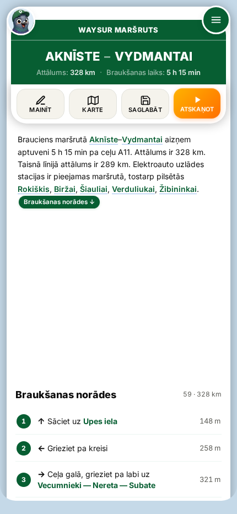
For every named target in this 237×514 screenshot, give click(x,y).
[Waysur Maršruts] (21, 21)
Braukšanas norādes (59, 202)
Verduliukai (133, 189)
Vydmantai (142, 139)
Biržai (65, 189)
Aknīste (103, 139)
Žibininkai (178, 189)
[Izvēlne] (216, 20)
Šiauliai (93, 189)
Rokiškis (34, 189)
